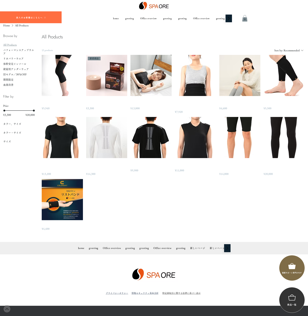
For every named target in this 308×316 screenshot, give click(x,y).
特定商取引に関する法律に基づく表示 (181, 293)
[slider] (4, 110)
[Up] (7, 309)
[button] (245, 18)
